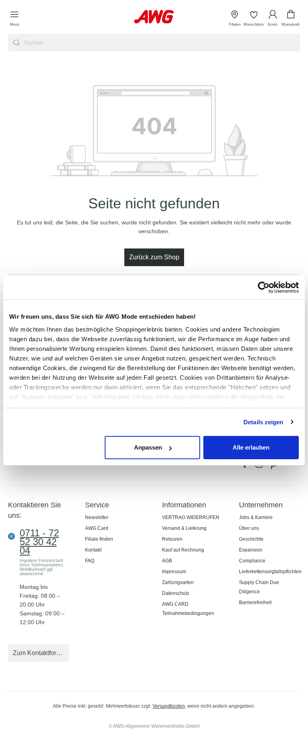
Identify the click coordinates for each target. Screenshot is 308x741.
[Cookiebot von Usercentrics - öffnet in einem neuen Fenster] (264, 287)
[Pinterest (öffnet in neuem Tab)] (274, 466)
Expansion (250, 550)
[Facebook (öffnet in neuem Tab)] (246, 466)
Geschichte (251, 539)
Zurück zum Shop (154, 257)
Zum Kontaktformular (41, 652)
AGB (167, 561)
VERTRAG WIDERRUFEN (190, 517)
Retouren (172, 539)
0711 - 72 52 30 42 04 (39, 542)
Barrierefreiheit (255, 602)
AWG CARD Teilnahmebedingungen (188, 608)
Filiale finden (99, 539)
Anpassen (148, 447)
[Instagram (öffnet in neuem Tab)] (260, 466)
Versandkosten (168, 706)
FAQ (89, 561)
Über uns (249, 528)
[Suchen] (15, 42)
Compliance (252, 561)
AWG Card (96, 528)
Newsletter (96, 517)
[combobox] (161, 42)
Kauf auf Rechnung (183, 550)
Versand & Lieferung (184, 528)
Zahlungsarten (178, 582)
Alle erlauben (251, 447)
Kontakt (93, 550)
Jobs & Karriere (256, 517)
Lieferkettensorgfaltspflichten (270, 571)
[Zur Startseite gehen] (154, 17)
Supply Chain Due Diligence (259, 587)
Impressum (174, 571)
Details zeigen (263, 422)
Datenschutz (175, 593)
